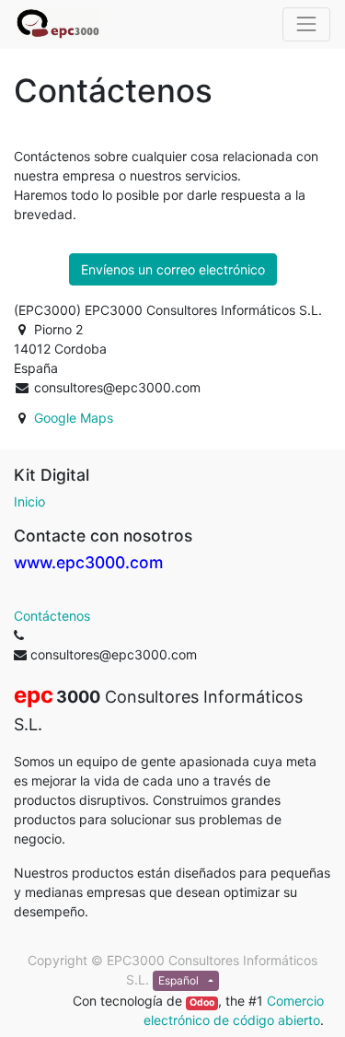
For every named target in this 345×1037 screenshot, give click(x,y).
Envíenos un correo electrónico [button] (173, 269)
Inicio (29, 501)
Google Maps (73, 417)
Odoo (202, 1002)
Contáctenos (52, 615)
